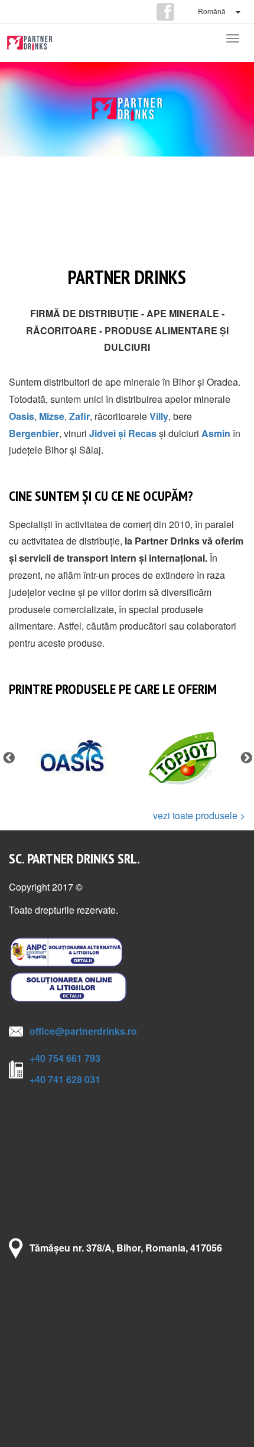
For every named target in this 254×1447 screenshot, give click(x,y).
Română (212, 11)
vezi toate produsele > (199, 815)
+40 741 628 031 (65, 1079)
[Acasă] (29, 43)
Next (246, 758)
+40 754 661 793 (65, 1058)
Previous (8, 758)
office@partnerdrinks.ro (83, 1031)
